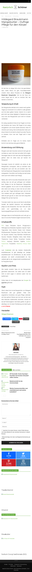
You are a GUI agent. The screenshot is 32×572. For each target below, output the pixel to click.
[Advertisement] (16, 46)
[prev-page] (2, 396)
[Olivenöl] (16, 501)
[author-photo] (16, 350)
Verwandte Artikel (6, 370)
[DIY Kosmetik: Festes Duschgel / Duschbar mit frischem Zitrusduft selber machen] (5, 375)
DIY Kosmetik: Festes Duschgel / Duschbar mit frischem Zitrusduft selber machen (19, 375)
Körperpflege (16, 16)
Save (21, 318)
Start (2, 16)
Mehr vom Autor (16, 370)
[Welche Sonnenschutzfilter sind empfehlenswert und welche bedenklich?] (5, 390)
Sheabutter (5, 534)
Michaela (16, 352)
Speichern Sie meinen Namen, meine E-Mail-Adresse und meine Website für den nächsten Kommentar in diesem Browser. (15, 432)
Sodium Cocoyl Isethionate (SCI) (13, 554)
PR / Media (11, 564)
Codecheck (8, 250)
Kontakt (5, 564)
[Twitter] (6, 1)
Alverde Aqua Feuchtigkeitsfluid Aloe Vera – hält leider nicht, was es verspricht (24, 335)
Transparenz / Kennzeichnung (20, 564)
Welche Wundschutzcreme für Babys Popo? (8, 333)
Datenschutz (13, 566)
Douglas (26, 280)
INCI (2, 225)
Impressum (19, 566)
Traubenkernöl (7, 490)
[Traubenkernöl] (16, 481)
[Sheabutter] (16, 525)
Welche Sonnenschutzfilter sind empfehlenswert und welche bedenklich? (19, 390)
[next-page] (5, 396)
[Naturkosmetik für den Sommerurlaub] (5, 384)
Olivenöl (4, 510)
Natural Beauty (8, 16)
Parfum (3, 241)
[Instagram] (3, 1)
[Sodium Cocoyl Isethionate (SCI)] (16, 545)
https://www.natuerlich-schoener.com (16, 354)
